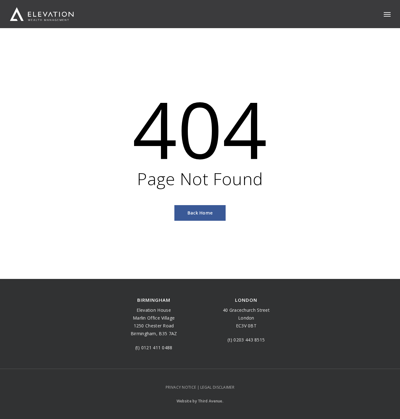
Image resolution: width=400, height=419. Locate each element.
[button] (387, 14)
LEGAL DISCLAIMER (217, 387)
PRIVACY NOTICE (181, 387)
